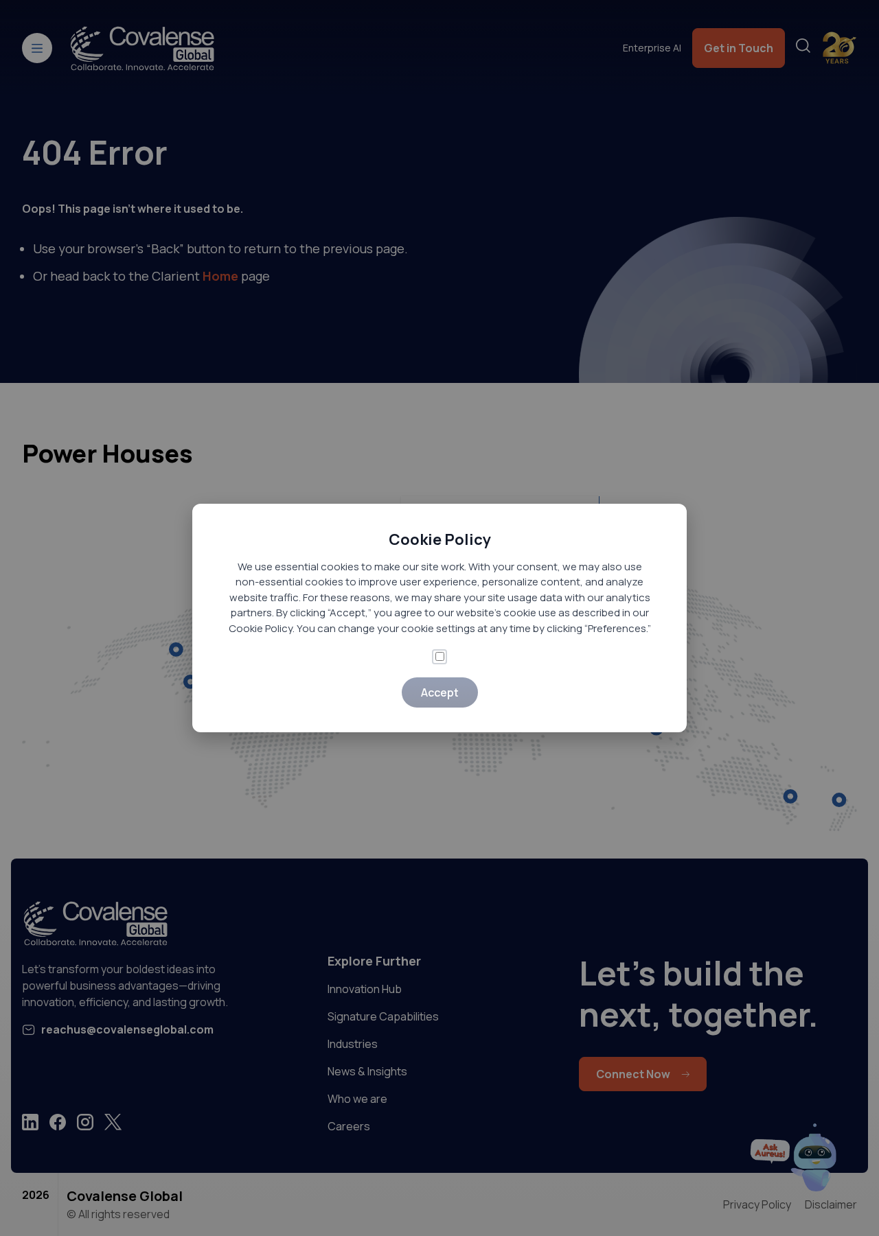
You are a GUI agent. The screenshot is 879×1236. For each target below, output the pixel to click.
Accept (440, 692)
